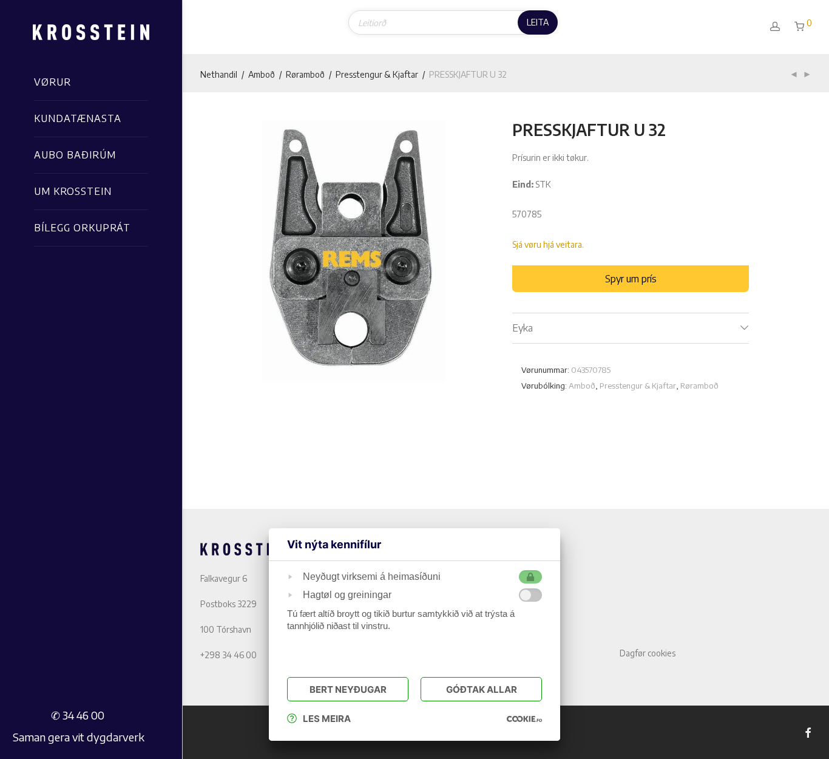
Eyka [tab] (522, 328)
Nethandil (218, 74)
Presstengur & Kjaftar (377, 74)
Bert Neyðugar (348, 689)
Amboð (261, 74)
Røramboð (305, 74)
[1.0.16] (524, 719)
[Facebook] (808, 732)
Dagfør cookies (647, 653)
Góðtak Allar (481, 689)
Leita (538, 22)
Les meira (327, 718)
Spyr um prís (631, 279)
